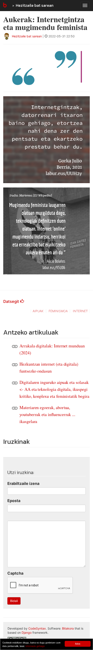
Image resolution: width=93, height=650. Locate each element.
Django (27, 632)
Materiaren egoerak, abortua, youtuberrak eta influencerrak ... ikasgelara (47, 414)
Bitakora (68, 628)
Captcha (15, 573)
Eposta (13, 500)
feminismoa (58, 311)
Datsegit (11, 301)
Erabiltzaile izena (23, 483)
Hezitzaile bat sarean (34, 5)
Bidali (14, 601)
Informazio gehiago (35, 646)
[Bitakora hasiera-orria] (4, 5)
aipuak (38, 311)
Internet (80, 311)
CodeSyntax (37, 628)
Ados (77, 643)
